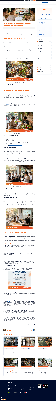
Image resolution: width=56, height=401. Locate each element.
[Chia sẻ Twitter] (34, 324)
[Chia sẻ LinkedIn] (33, 324)
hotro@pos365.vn (11, 387)
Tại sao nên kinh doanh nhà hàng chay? (42, 11)
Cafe (21, 386)
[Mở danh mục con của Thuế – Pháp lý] (51, 69)
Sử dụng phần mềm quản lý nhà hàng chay (43, 35)
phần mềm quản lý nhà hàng (10, 301)
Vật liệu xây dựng (23, 388)
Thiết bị (24, 2)
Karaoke (22, 387)
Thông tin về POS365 (33, 2)
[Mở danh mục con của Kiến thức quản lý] (51, 65)
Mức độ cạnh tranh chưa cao (42, 15)
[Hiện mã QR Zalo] (1, 397)
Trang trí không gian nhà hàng (42, 22)
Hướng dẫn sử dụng (31, 387)
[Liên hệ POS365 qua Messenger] (9, 389)
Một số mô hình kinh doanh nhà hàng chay (42, 27)
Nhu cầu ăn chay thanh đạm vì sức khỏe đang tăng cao (45, 14)
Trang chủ (17, 2)
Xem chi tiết (34, 0)
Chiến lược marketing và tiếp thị (42, 26)
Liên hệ (38, 2)
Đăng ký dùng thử (45, 2)
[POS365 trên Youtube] (11, 389)
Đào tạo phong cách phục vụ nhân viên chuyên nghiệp (45, 23)
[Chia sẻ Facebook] (31, 324)
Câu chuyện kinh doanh (31, 386)
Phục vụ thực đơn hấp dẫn (41, 30)
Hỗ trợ (30, 389)
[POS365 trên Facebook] (8, 389)
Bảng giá (22, 389)
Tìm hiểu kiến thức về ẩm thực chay (42, 18)
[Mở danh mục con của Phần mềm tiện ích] (51, 67)
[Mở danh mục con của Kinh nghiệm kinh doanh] (51, 41)
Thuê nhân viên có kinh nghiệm (42, 34)
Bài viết (28, 2)
